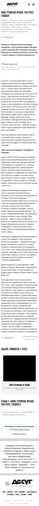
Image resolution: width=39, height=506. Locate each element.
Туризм (30, 494)
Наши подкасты (32, 492)
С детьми (23, 494)
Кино (4, 492)
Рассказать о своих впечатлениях (19, 426)
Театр (16, 492)
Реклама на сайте (18, 500)
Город (17, 494)
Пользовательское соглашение (18, 503)
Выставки (22, 492)
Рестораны (10, 494)
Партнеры (29, 500)
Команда (7, 500)
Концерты (10, 492)
